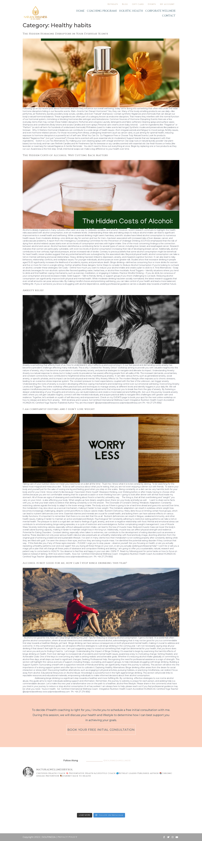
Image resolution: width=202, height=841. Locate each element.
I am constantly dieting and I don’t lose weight (59, 409)
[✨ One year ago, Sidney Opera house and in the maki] (35, 788)
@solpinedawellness (117, 760)
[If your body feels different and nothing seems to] (166, 804)
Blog (125, 4)
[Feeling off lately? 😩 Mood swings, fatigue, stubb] (140, 804)
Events (152, 4)
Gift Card (138, 4)
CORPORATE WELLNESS (160, 11)
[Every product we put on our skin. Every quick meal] (166, 788)
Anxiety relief (33, 290)
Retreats (113, 4)
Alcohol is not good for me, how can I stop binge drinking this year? (75, 563)
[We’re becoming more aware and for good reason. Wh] (114, 804)
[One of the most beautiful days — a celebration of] (87, 788)
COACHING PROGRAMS (102, 11)
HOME (80, 11)
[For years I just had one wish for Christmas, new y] (61, 788)
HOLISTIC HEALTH (131, 11)
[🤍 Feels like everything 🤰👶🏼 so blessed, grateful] (114, 788)
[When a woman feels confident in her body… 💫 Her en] (87, 804)
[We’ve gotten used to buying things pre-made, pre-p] (61, 804)
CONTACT (168, 15)
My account (167, 4)
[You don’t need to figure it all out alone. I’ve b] (140, 788)
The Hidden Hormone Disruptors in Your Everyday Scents (65, 33)
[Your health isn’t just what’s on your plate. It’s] (35, 804)
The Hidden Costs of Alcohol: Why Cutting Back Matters (65, 155)
